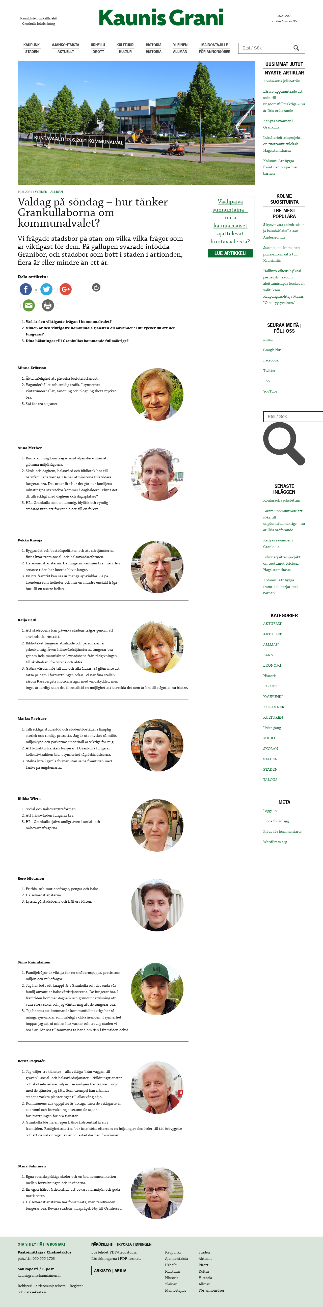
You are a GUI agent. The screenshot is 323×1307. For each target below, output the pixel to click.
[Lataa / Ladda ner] (98, 287)
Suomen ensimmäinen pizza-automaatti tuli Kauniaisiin (281, 254)
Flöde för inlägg (276, 821)
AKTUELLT (272, 623)
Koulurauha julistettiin (281, 81)
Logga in (270, 811)
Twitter (269, 370)
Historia (270, 675)
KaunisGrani (161, 17)
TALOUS (270, 779)
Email (268, 339)
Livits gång (272, 727)
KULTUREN (273, 717)
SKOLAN (270, 748)
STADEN (270, 759)
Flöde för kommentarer (282, 831)
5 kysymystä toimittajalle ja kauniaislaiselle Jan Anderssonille (283, 231)
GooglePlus (272, 350)
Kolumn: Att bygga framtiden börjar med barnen (281, 167)
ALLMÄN (271, 644)
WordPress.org (275, 842)
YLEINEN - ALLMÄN (49, 192)
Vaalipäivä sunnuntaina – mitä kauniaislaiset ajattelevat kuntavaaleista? (230, 222)
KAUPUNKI (273, 696)
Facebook (271, 360)
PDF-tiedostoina (123, 1252)
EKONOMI (272, 665)
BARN (268, 655)
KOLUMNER (273, 707)
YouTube (270, 391)
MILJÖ (269, 738)
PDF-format (130, 1258)
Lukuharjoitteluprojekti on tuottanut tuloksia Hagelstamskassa (282, 144)
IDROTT (270, 686)
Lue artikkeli (230, 253)
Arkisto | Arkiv (110, 1270)
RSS (266, 381)
